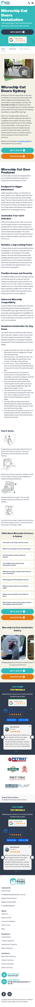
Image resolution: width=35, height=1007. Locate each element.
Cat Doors (12, 49)
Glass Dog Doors (7, 948)
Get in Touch (5, 925)
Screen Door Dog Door (9, 944)
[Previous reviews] (2, 737)
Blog (3, 929)
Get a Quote (16, 32)
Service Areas (6, 918)
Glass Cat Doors (7, 967)
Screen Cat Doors (7, 964)
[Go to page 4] (20, 751)
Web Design (12, 1002)
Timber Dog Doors (7, 941)
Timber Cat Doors (7, 960)
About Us (4, 914)
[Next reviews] (32, 737)
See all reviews (11, 720)
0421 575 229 (16, 156)
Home (3, 49)
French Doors (6, 937)
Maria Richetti (14, 727)
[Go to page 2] (17, 751)
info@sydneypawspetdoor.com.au (13, 894)
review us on (22, 720)
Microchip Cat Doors (8, 956)
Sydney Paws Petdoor (17, 712)
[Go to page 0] (14, 751)
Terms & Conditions (8, 921)
